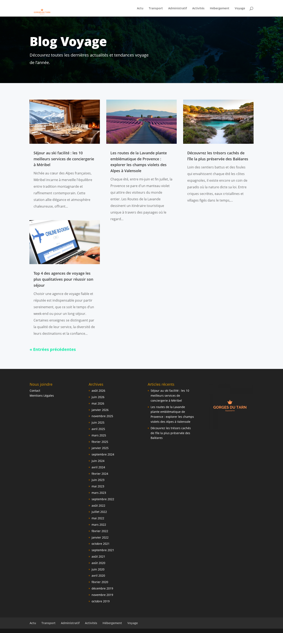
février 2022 (100, 531)
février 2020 (100, 582)
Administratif (177, 8)
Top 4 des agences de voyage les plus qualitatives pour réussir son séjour (63, 279)
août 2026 (98, 391)
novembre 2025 (102, 416)
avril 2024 (98, 467)
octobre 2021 (101, 544)
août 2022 (98, 505)
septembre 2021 (103, 550)
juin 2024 (98, 461)
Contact (35, 391)
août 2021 (98, 556)
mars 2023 (99, 493)
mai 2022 (98, 518)
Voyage (240, 8)
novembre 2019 (102, 595)
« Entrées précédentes (53, 349)
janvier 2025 (100, 448)
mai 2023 (98, 486)
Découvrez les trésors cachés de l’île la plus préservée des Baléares (171, 433)
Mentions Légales (42, 395)
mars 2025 (99, 435)
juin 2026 (98, 397)
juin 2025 (98, 422)
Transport (156, 8)
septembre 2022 (103, 499)
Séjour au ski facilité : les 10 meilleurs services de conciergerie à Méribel (64, 158)
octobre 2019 (101, 601)
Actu (140, 8)
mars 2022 (99, 525)
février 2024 (100, 474)
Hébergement (219, 8)
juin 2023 (98, 480)
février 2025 (100, 442)
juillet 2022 (99, 512)
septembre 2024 (103, 454)
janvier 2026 (100, 410)
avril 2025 (98, 429)
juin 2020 (98, 569)
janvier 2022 (100, 537)
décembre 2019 (102, 588)
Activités (198, 8)
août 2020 (98, 563)
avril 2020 (98, 575)
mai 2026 (98, 403)
